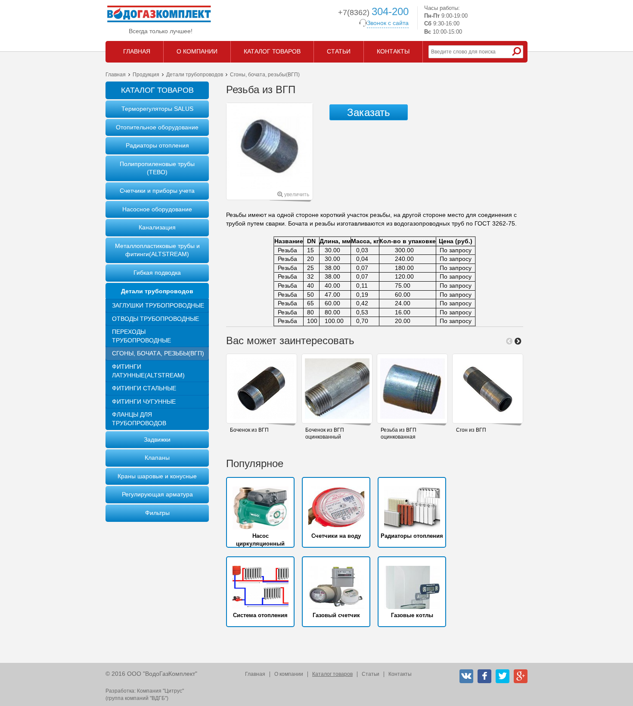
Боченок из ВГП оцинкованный (324, 433)
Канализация (157, 227)
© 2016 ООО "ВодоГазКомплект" (151, 673)
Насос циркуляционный (260, 540)
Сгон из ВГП (471, 430)
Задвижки (157, 439)
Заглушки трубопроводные (158, 305)
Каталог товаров (332, 674)
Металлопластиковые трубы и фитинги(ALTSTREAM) (157, 250)
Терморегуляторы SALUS (157, 108)
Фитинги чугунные (144, 401)
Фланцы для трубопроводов (139, 419)
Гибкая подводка (157, 272)
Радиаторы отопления (157, 145)
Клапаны (157, 457)
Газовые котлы (412, 615)
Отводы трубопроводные (155, 318)
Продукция (146, 75)
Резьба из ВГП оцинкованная (398, 433)
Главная (116, 75)
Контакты (400, 674)
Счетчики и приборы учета (157, 190)
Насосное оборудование (157, 209)
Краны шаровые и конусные (157, 476)
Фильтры (157, 512)
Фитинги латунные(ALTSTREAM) (148, 371)
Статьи (370, 674)
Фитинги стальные (144, 388)
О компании (288, 674)
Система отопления (260, 615)
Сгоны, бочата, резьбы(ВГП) (158, 353)
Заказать (368, 112)
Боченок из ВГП (249, 430)
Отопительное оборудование (157, 127)
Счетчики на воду (336, 536)
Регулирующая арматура (157, 494)
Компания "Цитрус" (160, 691)
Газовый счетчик (336, 615)
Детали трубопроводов (194, 75)
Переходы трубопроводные (141, 336)
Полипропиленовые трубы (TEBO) (157, 168)
